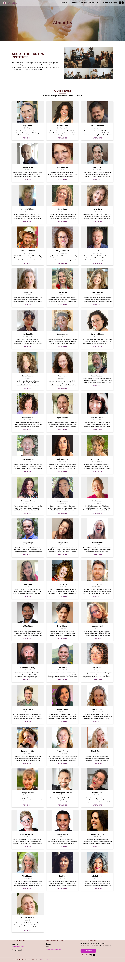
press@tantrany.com (19, 952)
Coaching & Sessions (78, 2)
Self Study (93, 2)
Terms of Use (50, 959)
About (48, 946)
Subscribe (88, 951)
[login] (119, 3)
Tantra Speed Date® (109, 2)
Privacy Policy (44, 959)
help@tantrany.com (18, 946)
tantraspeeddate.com (53, 949)
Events (64, 2)
